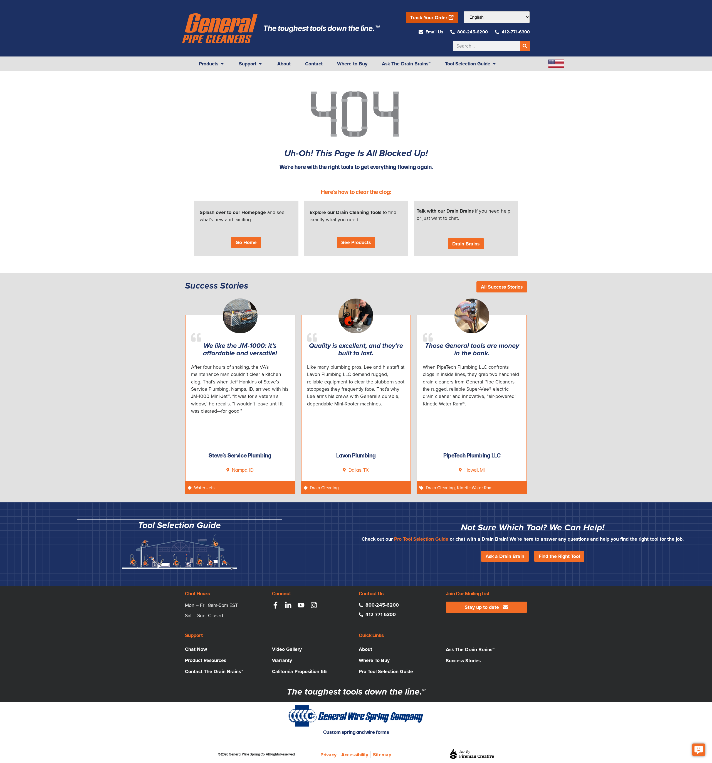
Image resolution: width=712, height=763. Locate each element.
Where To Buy (374, 660)
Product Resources (205, 660)
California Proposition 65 (299, 671)
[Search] (525, 46)
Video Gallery (287, 649)
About (365, 649)
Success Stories (463, 660)
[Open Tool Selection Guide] (494, 63)
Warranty (282, 660)
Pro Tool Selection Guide (421, 539)
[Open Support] (260, 63)
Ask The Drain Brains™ (470, 649)
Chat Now (196, 649)
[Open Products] (222, 63)
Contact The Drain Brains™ (214, 671)
